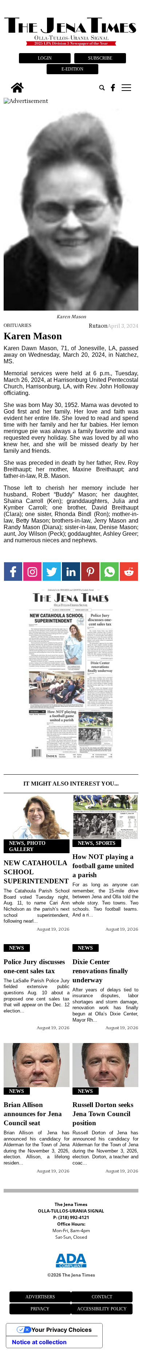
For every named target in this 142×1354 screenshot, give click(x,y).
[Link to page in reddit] (129, 571)
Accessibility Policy (102, 1308)
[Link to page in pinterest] (90, 571)
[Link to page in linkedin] (71, 571)
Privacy (40, 1308)
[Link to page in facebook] (13, 571)
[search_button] (102, 87)
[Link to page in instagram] (32, 571)
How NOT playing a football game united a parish (103, 866)
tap (126, 87)
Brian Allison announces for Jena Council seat (33, 1114)
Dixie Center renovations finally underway (100, 971)
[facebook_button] (113, 87)
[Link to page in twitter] (52, 571)
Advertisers (40, 1296)
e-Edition (72, 69)
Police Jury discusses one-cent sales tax (34, 966)
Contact (102, 1296)
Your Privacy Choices (61, 1329)
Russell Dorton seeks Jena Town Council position (102, 1114)
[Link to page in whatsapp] (109, 571)
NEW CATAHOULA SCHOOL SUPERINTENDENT (36, 872)
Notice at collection (39, 1342)
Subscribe (100, 58)
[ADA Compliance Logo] (71, 1268)
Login (45, 58)
